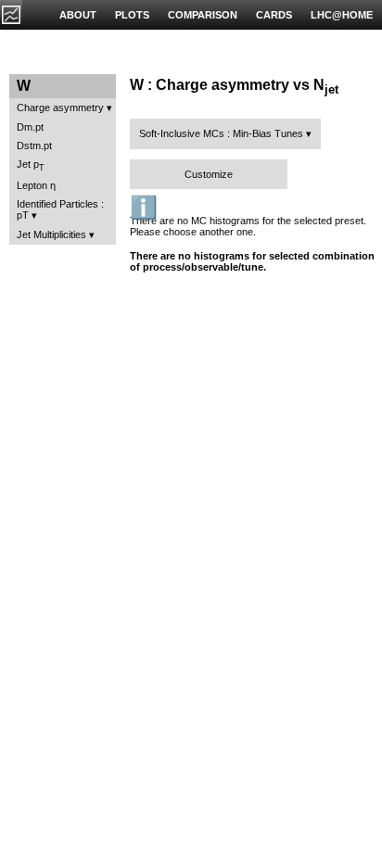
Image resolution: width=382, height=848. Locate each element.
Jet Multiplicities (51, 234)
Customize (209, 174)
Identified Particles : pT (60, 209)
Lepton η (36, 185)
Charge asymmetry (60, 107)
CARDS (274, 14)
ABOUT (77, 14)
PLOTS (132, 14)
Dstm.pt (34, 145)
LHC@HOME (342, 14)
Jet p (31, 165)
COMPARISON (202, 14)
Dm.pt (30, 127)
